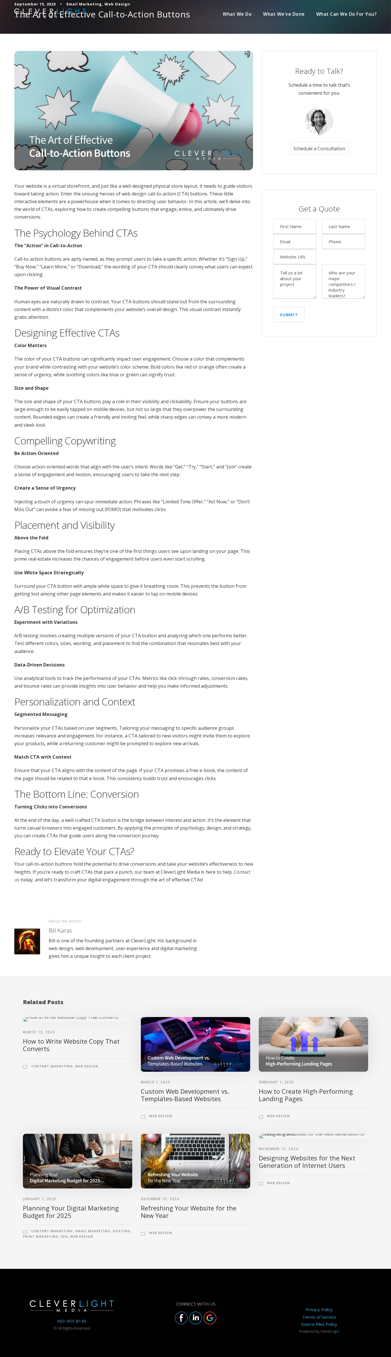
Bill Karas (60, 930)
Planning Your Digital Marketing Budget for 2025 (71, 1212)
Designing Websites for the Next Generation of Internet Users (307, 1162)
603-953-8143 (71, 1321)
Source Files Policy (319, 1324)
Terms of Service (319, 1317)
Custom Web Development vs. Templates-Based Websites (185, 1095)
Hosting (122, 1231)
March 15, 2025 (39, 1032)
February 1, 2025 (276, 1082)
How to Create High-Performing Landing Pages (306, 1095)
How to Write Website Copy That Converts (71, 1045)
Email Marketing (92, 1231)
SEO (64, 1236)
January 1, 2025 (39, 1198)
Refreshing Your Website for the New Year (188, 1212)
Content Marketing (52, 1066)
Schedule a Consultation (319, 148)
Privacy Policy (319, 1309)
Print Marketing (40, 1236)
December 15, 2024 (160, 1198)
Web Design (86, 1066)
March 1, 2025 (156, 1082)
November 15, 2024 (279, 1148)
